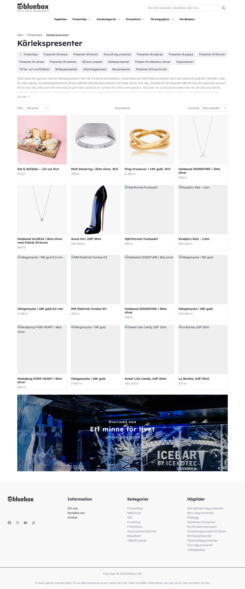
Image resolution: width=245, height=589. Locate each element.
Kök (129, 517)
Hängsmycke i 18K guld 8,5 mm (40, 309)
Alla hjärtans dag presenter (205, 508)
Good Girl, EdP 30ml (86, 239)
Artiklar (73, 517)
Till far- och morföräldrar (34, 69)
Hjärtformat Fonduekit (141, 239)
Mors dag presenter (200, 513)
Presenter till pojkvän (150, 54)
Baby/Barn (134, 536)
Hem (20, 35)
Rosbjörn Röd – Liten (194, 239)
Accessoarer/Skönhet (141, 531)
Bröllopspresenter (66, 69)
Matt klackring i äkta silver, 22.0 (94, 169)
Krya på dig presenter (117, 54)
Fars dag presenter (200, 545)
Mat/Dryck (134, 513)
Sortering (193, 108)
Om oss (73, 508)
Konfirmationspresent (201, 526)
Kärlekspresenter (118, 61)
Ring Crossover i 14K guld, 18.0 (147, 169)
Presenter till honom (85, 54)
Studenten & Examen (201, 522)
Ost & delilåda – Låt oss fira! (38, 169)
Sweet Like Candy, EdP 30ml (145, 378)
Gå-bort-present (92, 61)
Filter (20, 108)
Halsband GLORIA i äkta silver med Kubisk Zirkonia (39, 240)
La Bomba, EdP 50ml (194, 378)
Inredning (133, 522)
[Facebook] (9, 522)
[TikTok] (33, 522)
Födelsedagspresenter (202, 540)
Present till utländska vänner (153, 61)
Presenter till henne (56, 54)
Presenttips (35, 35)
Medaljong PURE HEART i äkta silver (39, 380)
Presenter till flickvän (212, 54)
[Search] (223, 8)
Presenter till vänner (31, 61)
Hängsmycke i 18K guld (196, 309)
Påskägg (193, 517)
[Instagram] (17, 522)
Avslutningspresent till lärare (206, 531)
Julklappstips (196, 549)
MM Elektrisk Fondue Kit (89, 309)
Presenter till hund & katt (151, 69)
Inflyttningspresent (95, 69)
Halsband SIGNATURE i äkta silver (199, 170)
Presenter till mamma (63, 61)
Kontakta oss (76, 513)
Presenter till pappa (181, 54)
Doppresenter (185, 61)
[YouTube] (25, 522)
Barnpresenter (121, 69)
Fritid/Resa (134, 526)
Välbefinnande (137, 540)
